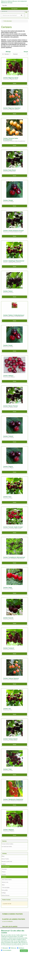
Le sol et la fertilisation (7, 921)
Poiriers (4, 871)
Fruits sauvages (5, 887)
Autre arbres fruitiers (7, 879)
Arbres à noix (5, 882)
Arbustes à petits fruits (7, 861)
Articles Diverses (5, 895)
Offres (3, 856)
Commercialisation (7, 950)
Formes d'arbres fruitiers (7, 844)
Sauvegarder (14, 8)
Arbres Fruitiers (5, 859)
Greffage (4, 892)
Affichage (8, 51)
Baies (3, 885)
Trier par (26, 51)
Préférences (13, 948)
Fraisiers (4, 864)
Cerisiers (4, 877)
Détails (14, 83)
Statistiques (21, 948)
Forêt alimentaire (6, 866)
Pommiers (4, 869)
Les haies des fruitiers (7, 846)
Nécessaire (5, 948)
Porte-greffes (5, 890)
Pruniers (4, 874)
